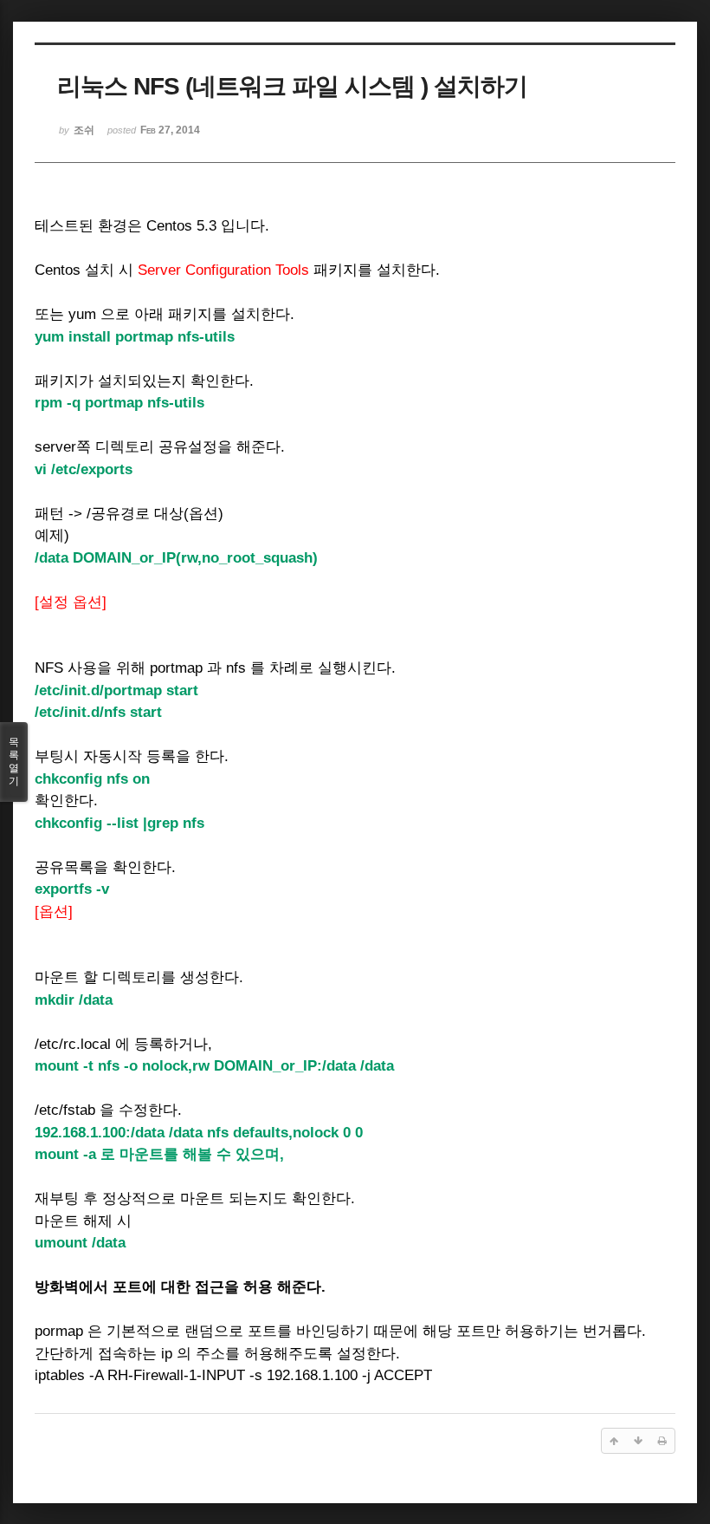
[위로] (614, 1441)
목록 (14, 761)
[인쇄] (662, 1441)
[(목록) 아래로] (638, 1441)
